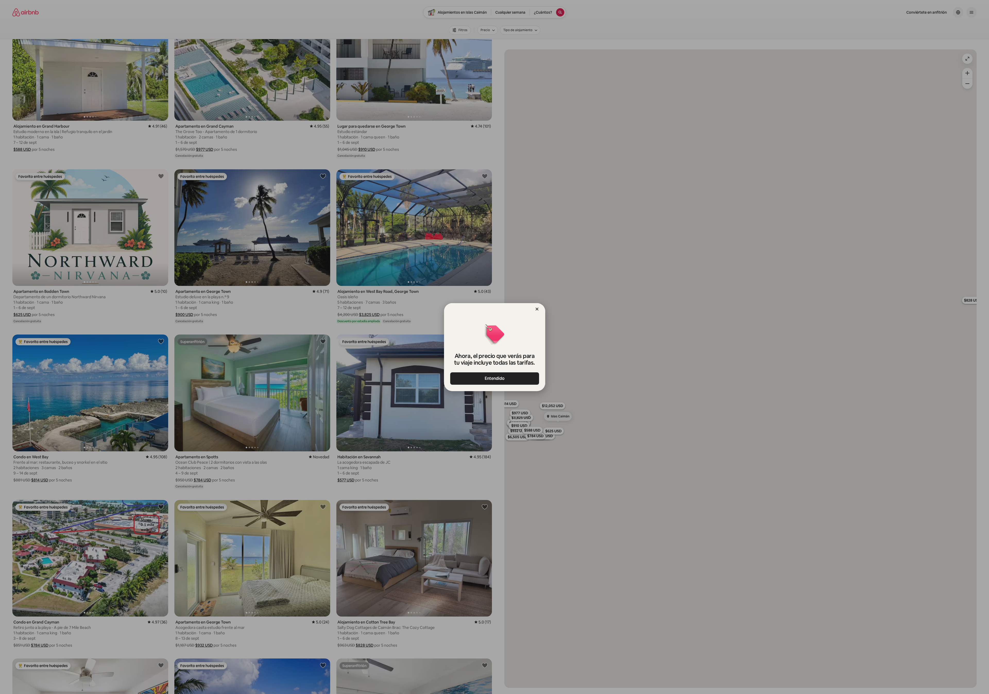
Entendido (495, 378)
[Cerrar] (537, 309)
